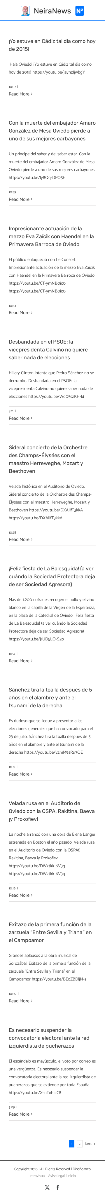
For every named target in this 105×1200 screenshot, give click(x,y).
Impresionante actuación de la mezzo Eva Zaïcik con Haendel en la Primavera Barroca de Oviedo (51, 236)
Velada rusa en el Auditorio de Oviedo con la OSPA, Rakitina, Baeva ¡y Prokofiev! (52, 811)
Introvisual (37, 1176)
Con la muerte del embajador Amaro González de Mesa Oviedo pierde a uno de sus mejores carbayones (52, 131)
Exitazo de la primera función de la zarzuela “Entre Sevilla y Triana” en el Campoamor (50, 932)
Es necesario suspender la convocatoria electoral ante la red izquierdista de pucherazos (49, 1038)
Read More (19, 94)
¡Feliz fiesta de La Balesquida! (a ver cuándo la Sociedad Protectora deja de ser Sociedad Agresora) (52, 576)
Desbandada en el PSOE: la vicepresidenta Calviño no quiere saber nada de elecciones (48, 350)
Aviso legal (56, 1176)
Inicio (71, 1176)
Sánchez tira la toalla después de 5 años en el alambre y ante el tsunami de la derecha (50, 698)
